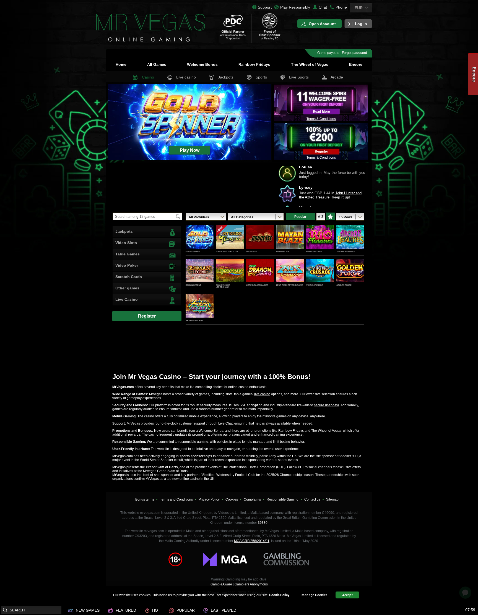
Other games (127, 288)
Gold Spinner (193, 252)
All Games (156, 64)
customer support (192, 423)
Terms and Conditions (176, 499)
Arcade (336, 77)
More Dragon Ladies (257, 285)
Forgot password (354, 53)
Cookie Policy (279, 595)
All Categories (242, 217)
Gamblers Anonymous (251, 584)
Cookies (231, 499)
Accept (347, 595)
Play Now (199, 243)
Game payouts (328, 53)
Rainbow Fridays (254, 64)
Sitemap (332, 499)
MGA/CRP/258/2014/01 (251, 541)
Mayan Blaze (283, 252)
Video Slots (126, 242)
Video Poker (126, 265)
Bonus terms (144, 499)
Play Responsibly (295, 7)
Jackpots (226, 77)
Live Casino (126, 299)
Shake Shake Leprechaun (223, 286)
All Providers (199, 217)
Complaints (252, 499)
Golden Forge (344, 285)
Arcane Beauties (345, 252)
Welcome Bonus (202, 64)
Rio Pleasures (314, 252)
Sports (261, 77)
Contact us (312, 499)
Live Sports (299, 77)
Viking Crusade (314, 285)
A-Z (320, 217)
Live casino (186, 77)
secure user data (326, 405)
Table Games (127, 254)
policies (222, 442)
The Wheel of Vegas (309, 64)
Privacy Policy (209, 499)
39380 (262, 523)
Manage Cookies (314, 595)
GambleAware (221, 584)
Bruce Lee (251, 252)
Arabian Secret (194, 320)
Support (265, 7)
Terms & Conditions (321, 119)
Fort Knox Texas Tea (227, 252)
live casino (262, 394)
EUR (359, 8)
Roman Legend (193, 285)
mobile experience (203, 416)
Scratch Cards (128, 276)
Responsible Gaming (282, 499)
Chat (323, 7)
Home (121, 64)
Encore (355, 64)
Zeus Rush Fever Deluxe (289, 285)
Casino (148, 77)
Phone (341, 7)
